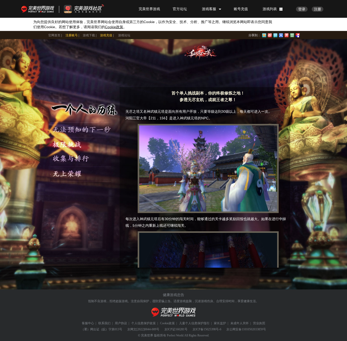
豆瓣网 (292, 34)
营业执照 (259, 323)
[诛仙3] (201, 52)
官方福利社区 (88, 9)
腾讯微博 (275, 34)
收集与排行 (83, 159)
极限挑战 (83, 144)
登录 (301, 9)
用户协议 (121, 323)
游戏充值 (106, 35)
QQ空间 (264, 34)
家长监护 (220, 323)
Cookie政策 (167, 323)
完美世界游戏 (39, 9)
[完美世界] (173, 312)
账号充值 (241, 9)
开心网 (286, 34)
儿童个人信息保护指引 (194, 323)
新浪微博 (269, 34)
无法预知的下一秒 (83, 129)
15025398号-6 (212, 329)
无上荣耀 (83, 174)
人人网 (280, 34)
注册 (317, 9)
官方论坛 (180, 9)
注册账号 (72, 35)
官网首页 (54, 35)
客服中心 (88, 323)
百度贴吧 (297, 34)
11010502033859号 (254, 329)
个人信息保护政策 (143, 323)
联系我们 (104, 323)
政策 (114, 27)
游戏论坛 (124, 35)
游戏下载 (89, 35)
